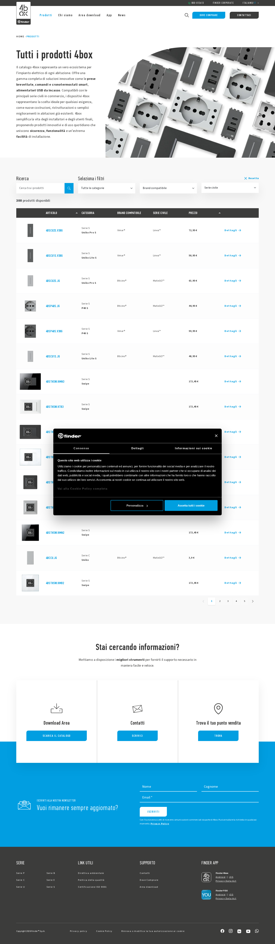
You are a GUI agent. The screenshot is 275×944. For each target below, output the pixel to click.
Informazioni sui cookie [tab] (193, 448)
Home (20, 36)
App (109, 15)
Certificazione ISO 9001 (92, 887)
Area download (90, 15)
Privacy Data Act (226, 881)
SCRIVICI (137, 735)
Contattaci (244, 15)
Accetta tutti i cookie (191, 505)
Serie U (20, 887)
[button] (230, 178)
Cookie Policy (104, 931)
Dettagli (230, 230)
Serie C (20, 880)
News (122, 15)
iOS (231, 877)
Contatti (145, 873)
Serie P (20, 873)
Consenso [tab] (81, 448)
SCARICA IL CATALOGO (56, 735)
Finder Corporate (223, 2)
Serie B (51, 873)
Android (220, 877)
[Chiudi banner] (216, 436)
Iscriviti (153, 811)
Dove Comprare (209, 15)
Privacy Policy (160, 823)
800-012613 (198, 2)
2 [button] (219, 601)
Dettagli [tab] (137, 448)
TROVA (218, 735)
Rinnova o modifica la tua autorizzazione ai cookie (152, 931)
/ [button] (249, 2)
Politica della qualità (91, 880)
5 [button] (244, 601)
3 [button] (228, 601)
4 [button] (236, 601)
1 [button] (211, 601)
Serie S (51, 887)
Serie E (51, 880)
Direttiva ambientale (91, 873)
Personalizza (134, 505)
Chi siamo (65, 15)
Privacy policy (78, 931)
